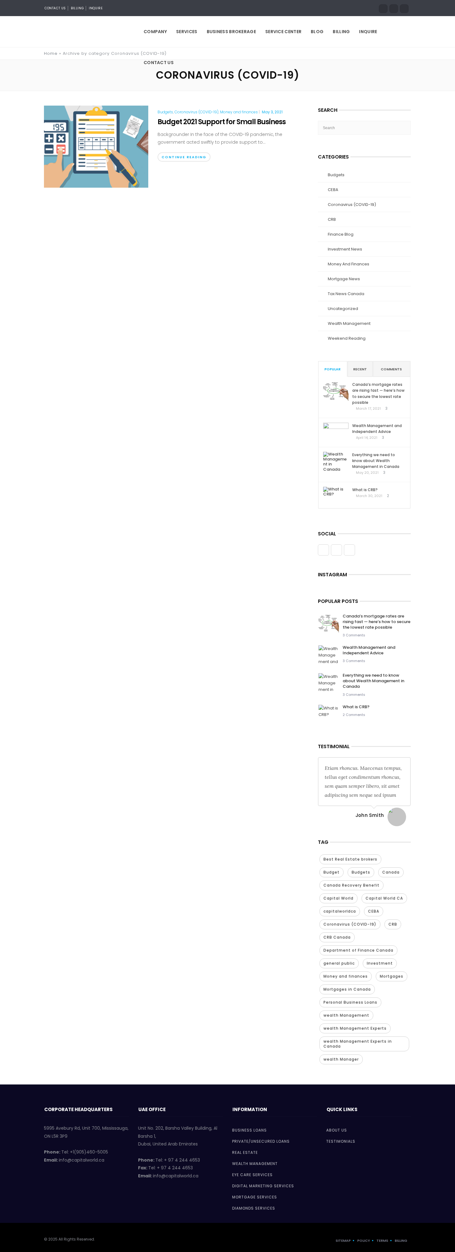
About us (336, 1130)
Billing (77, 8)
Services (186, 31)
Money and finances (239, 112)
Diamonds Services (253, 1208)
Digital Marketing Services (263, 1186)
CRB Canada (337, 937)
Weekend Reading (347, 338)
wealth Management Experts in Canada (357, 1044)
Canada (391, 872)
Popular (332, 369)
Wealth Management (255, 1163)
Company (155, 31)
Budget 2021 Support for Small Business (222, 122)
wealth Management (346, 1015)
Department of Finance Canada (358, 950)
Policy (363, 1240)
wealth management (349, 323)
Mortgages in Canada (347, 989)
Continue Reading (184, 157)
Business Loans (249, 1130)
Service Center (283, 31)
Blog (317, 31)
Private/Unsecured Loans (261, 1141)
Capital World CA (384, 898)
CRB (332, 219)
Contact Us (55, 8)
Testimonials (340, 1141)
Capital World (338, 898)
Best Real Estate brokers (350, 859)
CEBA (333, 190)
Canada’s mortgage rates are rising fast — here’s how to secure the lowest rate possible (378, 393)
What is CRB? (365, 489)
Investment (380, 963)
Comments (391, 369)
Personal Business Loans (350, 1002)
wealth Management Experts (355, 1028)
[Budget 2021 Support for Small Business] (96, 146)
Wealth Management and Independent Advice (377, 428)
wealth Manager (341, 1059)
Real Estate (245, 1152)
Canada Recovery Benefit (351, 885)
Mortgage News (344, 279)
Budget (331, 872)
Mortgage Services (254, 1197)
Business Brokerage (231, 31)
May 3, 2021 (272, 112)
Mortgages (391, 976)
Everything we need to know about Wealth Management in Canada (375, 460)
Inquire (95, 8)
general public (339, 963)
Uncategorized (343, 309)
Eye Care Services (252, 1174)
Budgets (165, 112)
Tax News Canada (346, 294)
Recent (360, 369)
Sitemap (343, 1240)
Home (51, 53)
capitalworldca (339, 911)
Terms (382, 1240)
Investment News (345, 249)
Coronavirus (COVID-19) (197, 112)
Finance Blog (340, 234)
